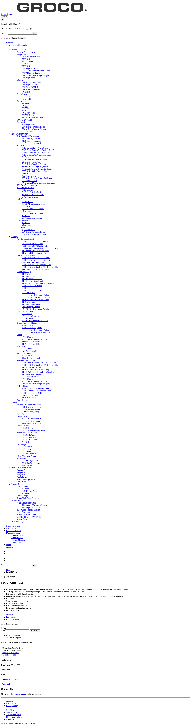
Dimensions (11, 617)
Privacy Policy (12, 705)
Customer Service (13, 703)
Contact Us (10, 719)
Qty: (3, 631)
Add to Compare (14, 638)
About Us (10, 701)
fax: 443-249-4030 (8, 655)
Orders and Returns (14, 717)
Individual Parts (12, 619)
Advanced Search (13, 715)
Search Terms (11, 712)
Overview (10, 615)
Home (8, 570)
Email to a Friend (13, 635)
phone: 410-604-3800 (10, 653)
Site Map (10, 710)
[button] (13, 533)
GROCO (5, 38)
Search (4, 33)
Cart (4, 17)
